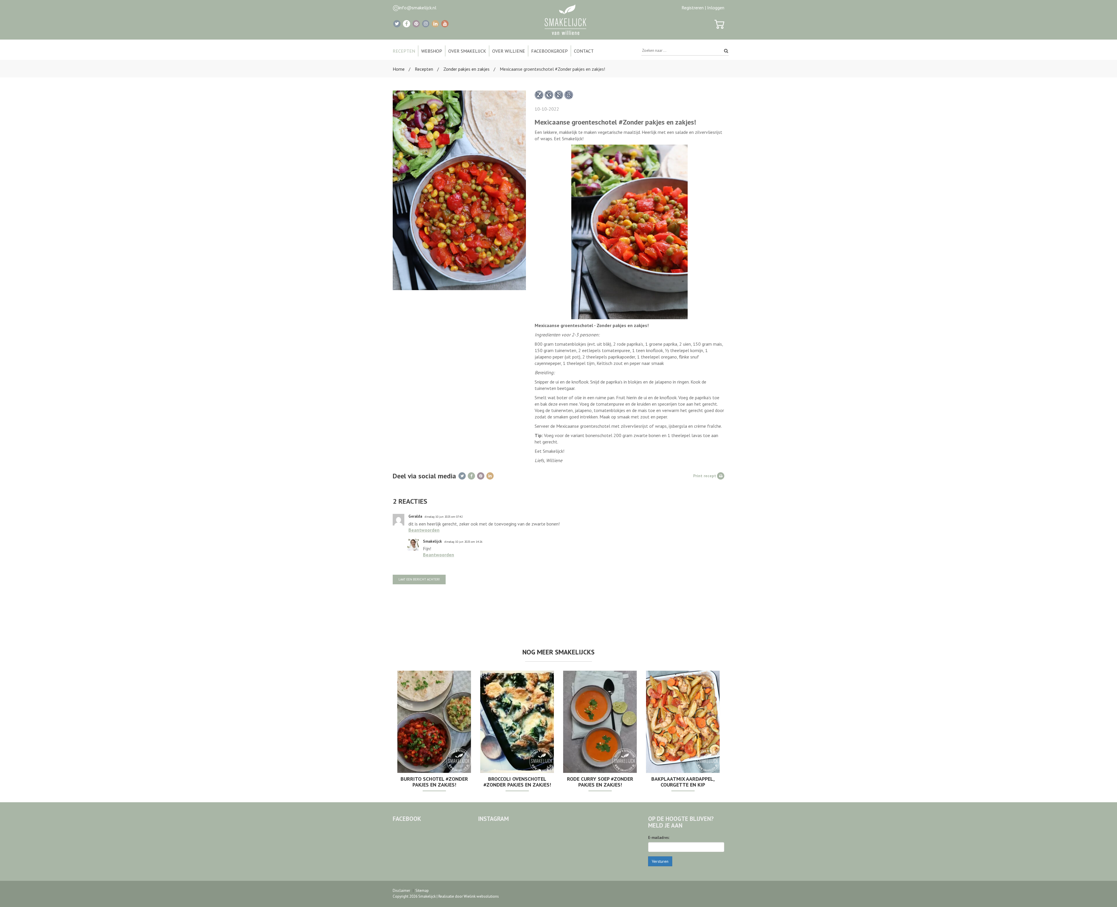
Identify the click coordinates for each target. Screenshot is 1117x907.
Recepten (424, 69)
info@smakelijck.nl (417, 7)
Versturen (660, 861)
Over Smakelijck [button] (467, 51)
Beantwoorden (424, 530)
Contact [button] (584, 51)
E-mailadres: (659, 837)
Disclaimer (401, 890)
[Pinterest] (416, 23)
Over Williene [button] (508, 51)
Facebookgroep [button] (549, 51)
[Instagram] (425, 23)
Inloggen (715, 7)
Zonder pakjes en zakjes (466, 69)
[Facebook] (406, 23)
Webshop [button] (431, 51)
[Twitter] (397, 23)
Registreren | (694, 7)
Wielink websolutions (481, 896)
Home (399, 69)
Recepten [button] (404, 51)
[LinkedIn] (435, 23)
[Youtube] (445, 23)
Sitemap (422, 890)
